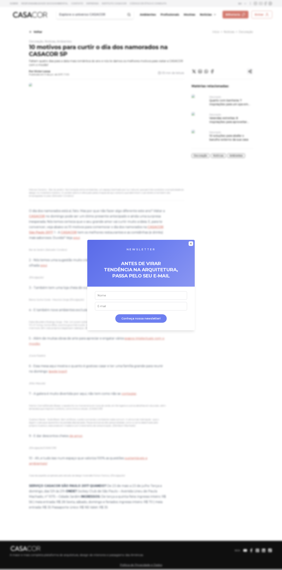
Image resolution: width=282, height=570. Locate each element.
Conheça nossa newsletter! (141, 318)
